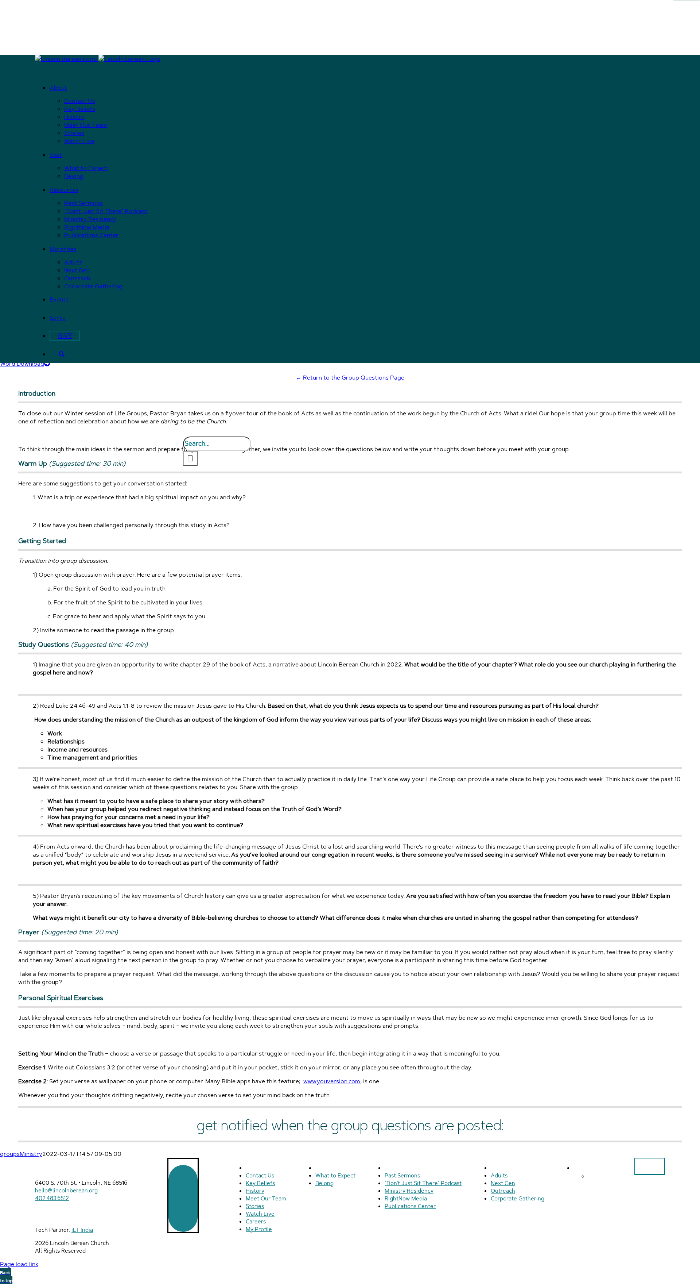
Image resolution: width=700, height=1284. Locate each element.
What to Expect (335, 1175)
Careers (256, 1221)
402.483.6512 (52, 1198)
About (255, 1167)
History (255, 1191)
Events (583, 1167)
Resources (400, 1167)
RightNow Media (406, 1198)
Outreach (503, 1191)
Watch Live (260, 1214)
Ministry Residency (409, 1191)
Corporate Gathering (517, 1198)
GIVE (649, 1166)
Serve (596, 1176)
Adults (499, 1175)
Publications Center (410, 1206)
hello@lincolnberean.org (66, 1190)
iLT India (82, 1230)
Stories (255, 1206)
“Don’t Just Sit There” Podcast (423, 1183)
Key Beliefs (260, 1183)
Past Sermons (402, 1175)
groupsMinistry (21, 1154)
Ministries (505, 1167)
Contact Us (260, 1175)
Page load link (19, 1264)
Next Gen (503, 1183)
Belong (324, 1183)
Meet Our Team (266, 1198)
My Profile (259, 1229)
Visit (321, 1167)
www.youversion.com (331, 1081)
